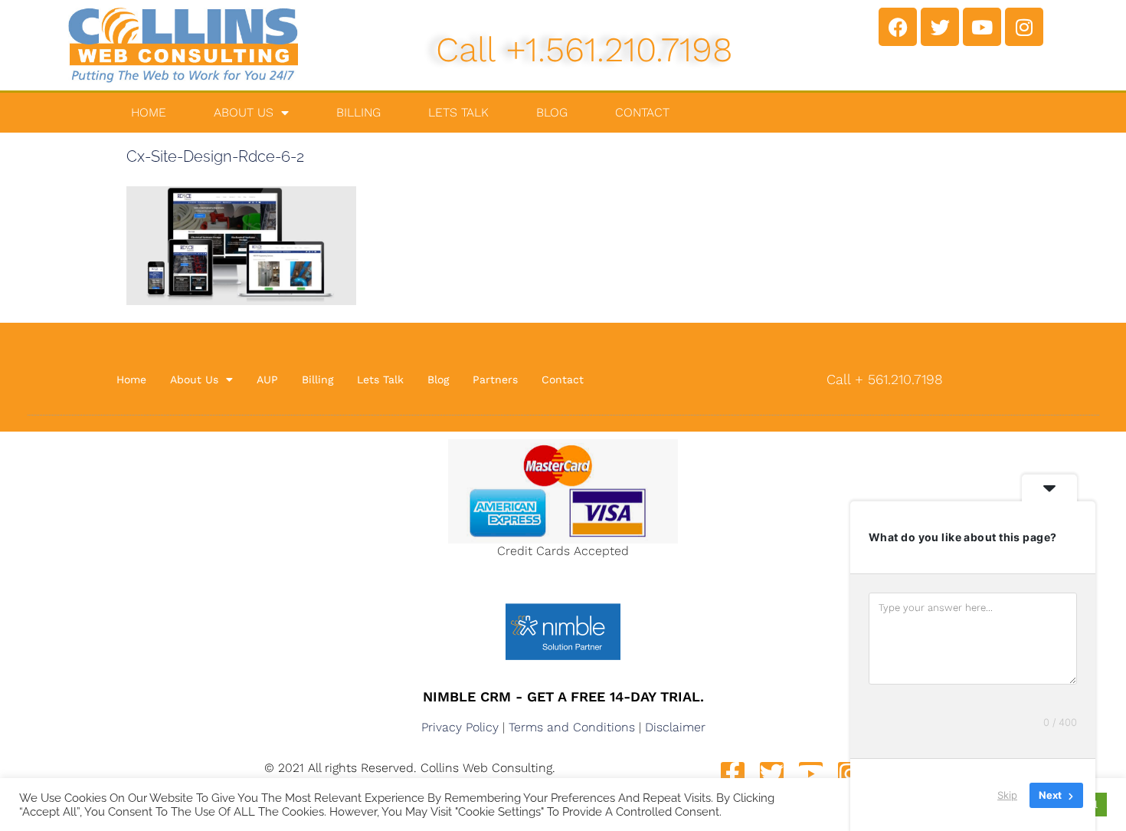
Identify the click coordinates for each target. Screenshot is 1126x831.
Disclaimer (675, 727)
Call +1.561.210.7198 (584, 49)
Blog (552, 112)
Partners (495, 379)
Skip (1007, 795)
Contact (642, 112)
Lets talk (458, 112)
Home (148, 112)
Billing (358, 112)
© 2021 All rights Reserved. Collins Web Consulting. (409, 767)
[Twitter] (940, 27)
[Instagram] (1024, 27)
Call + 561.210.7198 (884, 379)
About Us (243, 112)
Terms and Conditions (572, 727)
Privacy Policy (460, 727)
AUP (267, 379)
